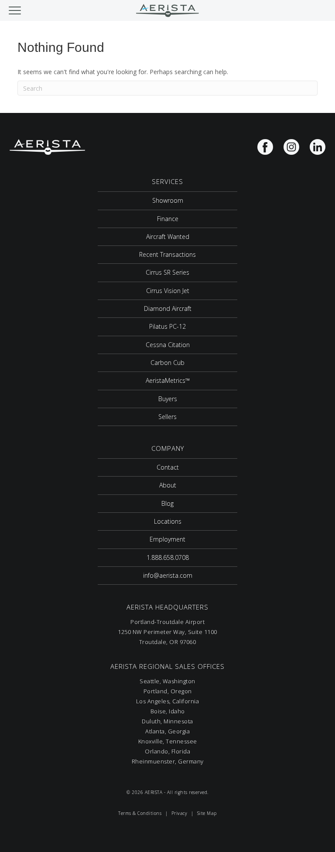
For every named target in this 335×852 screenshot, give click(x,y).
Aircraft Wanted (167, 236)
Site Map (207, 813)
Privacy (179, 813)
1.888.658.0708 (168, 557)
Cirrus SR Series (167, 272)
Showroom (167, 200)
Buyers (167, 399)
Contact (168, 467)
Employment (167, 539)
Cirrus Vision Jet (167, 290)
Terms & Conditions (139, 813)
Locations (167, 521)
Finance (167, 219)
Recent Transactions (167, 254)
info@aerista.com (167, 575)
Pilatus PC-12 (167, 326)
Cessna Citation (168, 345)
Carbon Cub (167, 362)
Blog (167, 503)
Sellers (167, 416)
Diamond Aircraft (167, 308)
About (167, 485)
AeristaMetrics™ (168, 380)
